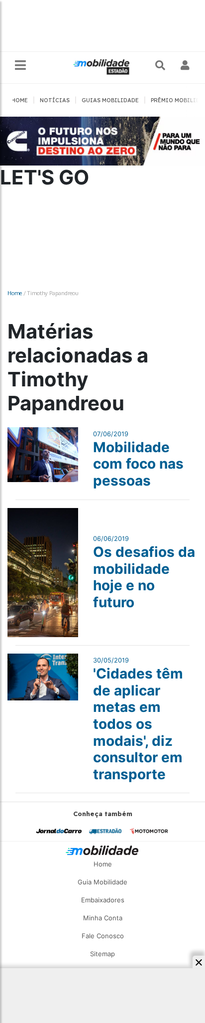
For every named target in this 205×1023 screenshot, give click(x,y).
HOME (19, 100)
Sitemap (102, 954)
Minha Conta (102, 918)
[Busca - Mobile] (161, 65)
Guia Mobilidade (102, 882)
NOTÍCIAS (55, 100)
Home (14, 293)
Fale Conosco (103, 936)
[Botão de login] (185, 65)
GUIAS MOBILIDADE (110, 100)
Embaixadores (102, 900)
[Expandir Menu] (20, 65)
